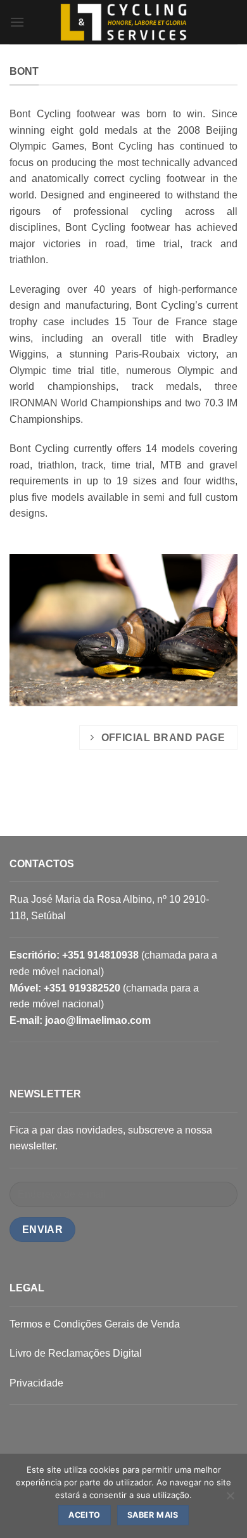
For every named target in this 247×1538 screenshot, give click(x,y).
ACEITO (84, 1515)
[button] (17, 21)
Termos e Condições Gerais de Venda (95, 1324)
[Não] (230, 1499)
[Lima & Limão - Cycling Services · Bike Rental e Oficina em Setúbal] (123, 22)
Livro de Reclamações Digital (76, 1353)
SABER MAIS (153, 1515)
